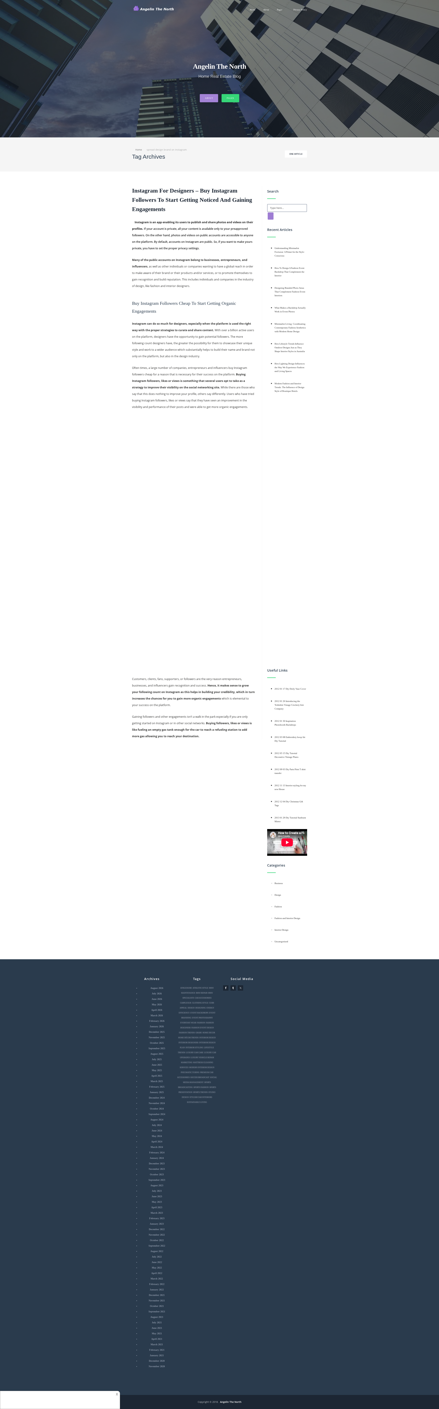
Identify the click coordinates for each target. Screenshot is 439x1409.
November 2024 (157, 1103)
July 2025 (157, 1059)
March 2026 (157, 1015)
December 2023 (157, 1163)
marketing (186, 1062)
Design (278, 895)
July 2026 (157, 993)
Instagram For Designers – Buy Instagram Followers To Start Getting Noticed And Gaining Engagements (192, 199)
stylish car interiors (200, 1097)
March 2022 (157, 1278)
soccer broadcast (199, 1077)
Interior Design (281, 930)
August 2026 (156, 988)
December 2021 (157, 1295)
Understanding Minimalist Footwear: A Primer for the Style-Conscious (290, 252)
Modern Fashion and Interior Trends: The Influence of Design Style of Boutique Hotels (289, 387)
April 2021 (156, 1339)
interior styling (194, 1047)
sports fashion (201, 1087)
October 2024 (157, 1108)
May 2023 (157, 1202)
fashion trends (187, 1033)
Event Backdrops (199, 1013)
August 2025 (156, 1054)
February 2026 (156, 1021)
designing (200, 1008)
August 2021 (156, 1317)
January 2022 (157, 1289)
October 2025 (157, 1043)
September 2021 (157, 1311)
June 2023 (157, 1196)
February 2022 (156, 1284)
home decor (209, 1033)
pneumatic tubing (190, 1072)
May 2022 (157, 1267)
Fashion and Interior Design (287, 918)
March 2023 (157, 1213)
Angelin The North (230, 1402)
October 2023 (157, 1174)
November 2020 (157, 1366)
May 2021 (157, 1333)
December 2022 (157, 1229)
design (191, 1008)
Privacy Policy (300, 9)
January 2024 (157, 1158)
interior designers (188, 1043)
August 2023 (156, 1185)
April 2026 (156, 1010)
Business (279, 883)
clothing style (200, 1003)
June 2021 (157, 1328)
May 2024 (157, 1136)
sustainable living (197, 1102)
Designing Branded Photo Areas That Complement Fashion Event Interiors (290, 292)
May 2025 (157, 1070)
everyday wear (188, 1023)
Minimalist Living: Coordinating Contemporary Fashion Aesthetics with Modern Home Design (290, 328)
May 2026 (157, 1004)
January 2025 (157, 1092)
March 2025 (157, 1081)
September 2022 (157, 1246)
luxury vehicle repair (202, 1057)
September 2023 (157, 1180)
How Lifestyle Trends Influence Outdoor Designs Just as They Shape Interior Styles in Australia (290, 347)
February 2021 (156, 1350)
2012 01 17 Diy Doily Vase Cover (290, 689)
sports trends (200, 1092)
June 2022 (157, 1262)
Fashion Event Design (202, 1028)
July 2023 (157, 1191)
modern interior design (201, 1067)
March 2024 (157, 1147)
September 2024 (157, 1114)
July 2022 (157, 1256)
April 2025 (156, 1076)
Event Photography (202, 1018)
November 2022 (157, 1235)
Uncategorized (281, 941)
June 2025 (157, 1065)
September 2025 (157, 1048)
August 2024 (156, 1119)
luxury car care (194, 1052)
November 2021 (157, 1300)
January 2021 (157, 1355)
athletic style (200, 988)
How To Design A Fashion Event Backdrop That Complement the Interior (289, 272)
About (266, 9)
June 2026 (157, 999)
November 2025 (157, 1037)
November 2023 (157, 1169)
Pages (279, 9)
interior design (207, 1038)
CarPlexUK (185, 1003)
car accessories (203, 998)
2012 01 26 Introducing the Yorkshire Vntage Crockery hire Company (289, 705)
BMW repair (201, 993)
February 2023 (156, 1218)
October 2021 (157, 1306)
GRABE (198, 1033)
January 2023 (157, 1224)
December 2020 (157, 1361)
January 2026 (157, 1026)
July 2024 (157, 1125)
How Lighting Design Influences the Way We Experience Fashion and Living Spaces (290, 367)
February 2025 (156, 1087)
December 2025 (157, 1032)
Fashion (278, 906)
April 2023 (156, 1207)
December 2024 (157, 1097)
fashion (201, 1023)
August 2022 (156, 1251)
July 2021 (157, 1322)
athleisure (186, 988)
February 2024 (156, 1152)
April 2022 (156, 1273)
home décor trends (188, 1038)
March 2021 (157, 1344)
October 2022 (157, 1240)
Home (252, 9)
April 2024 (156, 1141)
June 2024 (157, 1130)
